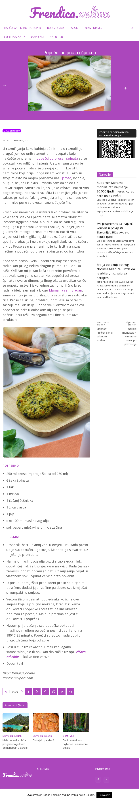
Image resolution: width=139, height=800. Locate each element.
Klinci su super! (30, 28)
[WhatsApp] (53, 691)
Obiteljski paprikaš (43, 740)
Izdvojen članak (12, 131)
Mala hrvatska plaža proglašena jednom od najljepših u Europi (15, 744)
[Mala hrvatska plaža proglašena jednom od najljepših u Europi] (16, 722)
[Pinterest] (45, 691)
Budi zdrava (55, 28)
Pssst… (74, 28)
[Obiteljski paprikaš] (46, 722)
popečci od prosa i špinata (56, 158)
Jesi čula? (10, 28)
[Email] (70, 691)
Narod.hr (105, 175)
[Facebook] (28, 691)
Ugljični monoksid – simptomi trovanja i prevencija (129, 336)
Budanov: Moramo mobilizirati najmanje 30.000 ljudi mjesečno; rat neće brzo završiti (115, 189)
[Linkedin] (62, 691)
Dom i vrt (37, 36)
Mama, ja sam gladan (65, 290)
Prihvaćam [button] (104, 794)
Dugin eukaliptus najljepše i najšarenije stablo (75, 744)
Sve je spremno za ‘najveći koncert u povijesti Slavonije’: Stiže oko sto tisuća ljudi (115, 230)
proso (66, 178)
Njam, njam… (93, 28)
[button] (132, 28)
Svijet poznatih (14, 36)
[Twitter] (37, 691)
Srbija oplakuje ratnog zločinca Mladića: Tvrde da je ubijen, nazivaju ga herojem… (116, 271)
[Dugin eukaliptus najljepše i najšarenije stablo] (76, 722)
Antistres (56, 36)
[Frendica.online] (69, 12)
